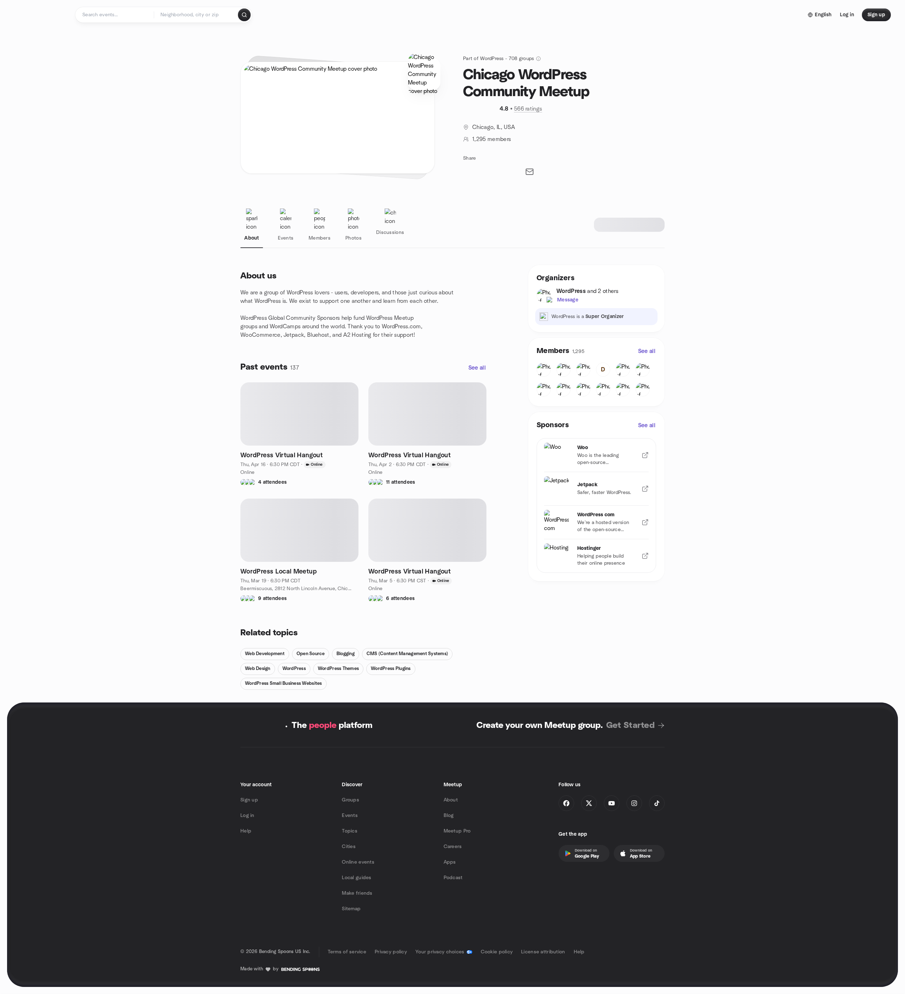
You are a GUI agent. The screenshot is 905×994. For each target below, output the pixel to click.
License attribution (543, 951)
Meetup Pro (457, 831)
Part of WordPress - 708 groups (498, 58)
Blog (449, 815)
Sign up (249, 800)
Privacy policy (391, 951)
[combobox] (196, 14)
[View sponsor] (645, 455)
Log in (247, 815)
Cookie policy (497, 951)
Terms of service (347, 951)
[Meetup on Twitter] (589, 803)
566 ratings (528, 109)
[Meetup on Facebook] (566, 803)
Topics (349, 831)
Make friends (357, 893)
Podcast (453, 877)
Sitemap (351, 908)
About (451, 800)
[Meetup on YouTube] (611, 803)
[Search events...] (244, 14)
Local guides (356, 877)
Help (245, 831)
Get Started (630, 725)
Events (350, 815)
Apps (450, 862)
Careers (453, 846)
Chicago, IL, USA (493, 127)
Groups (350, 800)
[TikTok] (657, 803)
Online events (358, 862)
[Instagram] (634, 803)
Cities (349, 846)
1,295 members (491, 139)
